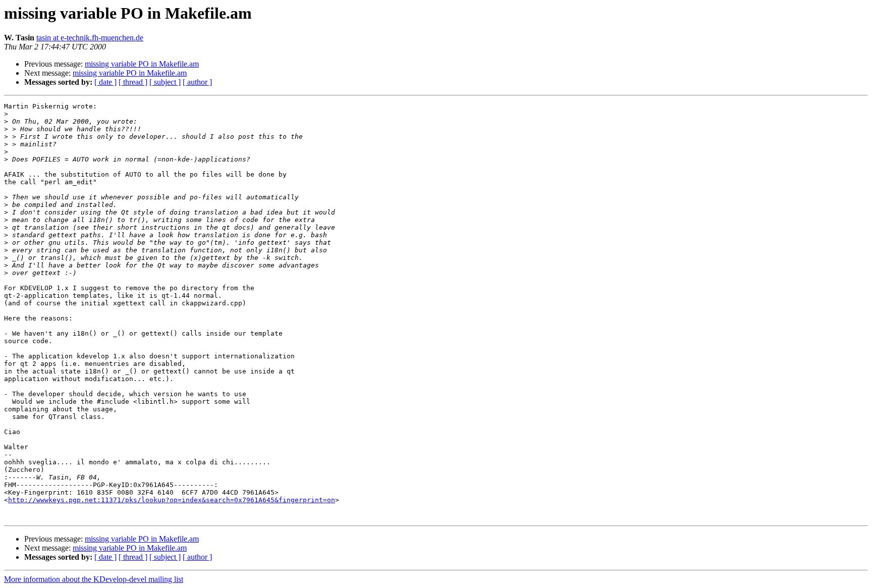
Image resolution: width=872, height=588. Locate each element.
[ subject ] (165, 82)
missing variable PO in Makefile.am (142, 64)
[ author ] (197, 82)
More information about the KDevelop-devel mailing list (93, 579)
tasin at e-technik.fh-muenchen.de (89, 37)
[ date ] (105, 82)
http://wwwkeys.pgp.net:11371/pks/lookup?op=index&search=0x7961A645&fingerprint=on (171, 500)
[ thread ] (133, 82)
